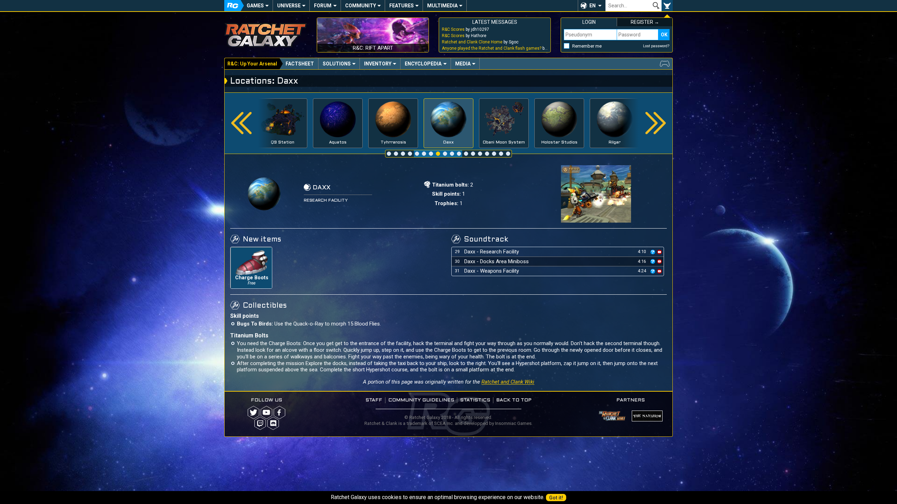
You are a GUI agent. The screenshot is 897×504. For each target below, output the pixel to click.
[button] (591, 5)
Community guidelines (421, 400)
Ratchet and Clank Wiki (507, 382)
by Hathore (464, 35)
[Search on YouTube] (659, 251)
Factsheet (300, 63)
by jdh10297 (465, 29)
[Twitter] (253, 412)
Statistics (475, 400)
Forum (322, 5)
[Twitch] (260, 423)
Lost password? (656, 46)
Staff (373, 400)
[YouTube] (266, 412)
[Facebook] (279, 412)
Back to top (514, 400)
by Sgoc (480, 42)
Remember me (587, 46)
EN (592, 5)
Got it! (556, 497)
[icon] (652, 252)
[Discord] (273, 423)
